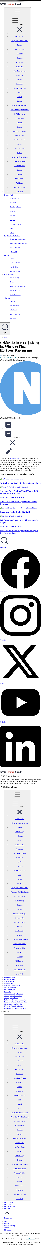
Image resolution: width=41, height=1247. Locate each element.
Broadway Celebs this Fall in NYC (15, 512)
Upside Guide (30, 1239)
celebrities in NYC (16, 459)
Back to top (8, 1218)
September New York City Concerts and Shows (20, 483)
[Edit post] (22, 451)
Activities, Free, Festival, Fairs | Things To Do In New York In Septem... (19, 492)
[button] (19, 33)
